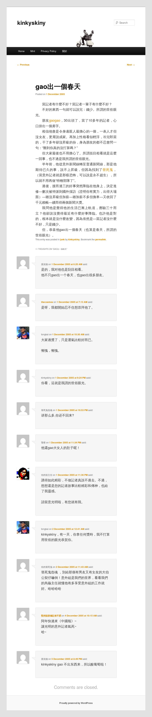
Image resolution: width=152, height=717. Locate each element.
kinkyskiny (31, 22)
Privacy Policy (48, 51)
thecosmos (47, 302)
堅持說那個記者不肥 (51, 615)
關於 (64, 51)
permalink (100, 239)
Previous (23, 64)
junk (62, 239)
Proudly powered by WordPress (76, 703)
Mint (32, 51)
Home (21, 51)
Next (131, 64)
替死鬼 (108, 169)
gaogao (54, 120)
